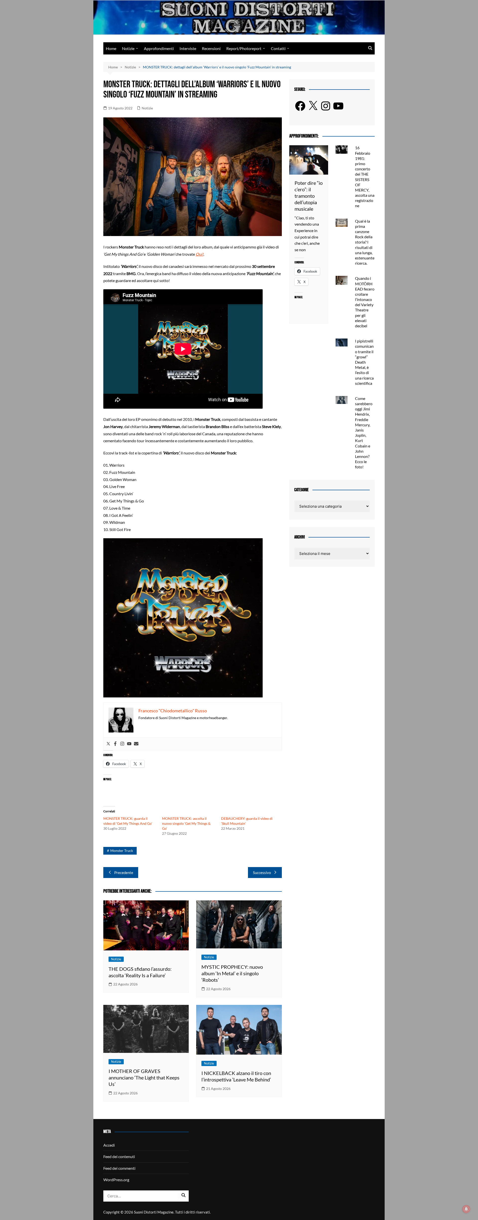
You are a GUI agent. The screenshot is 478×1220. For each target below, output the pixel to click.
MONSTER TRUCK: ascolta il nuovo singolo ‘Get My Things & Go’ (186, 823)
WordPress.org (116, 1179)
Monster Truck (121, 850)
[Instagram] (122, 743)
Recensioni (211, 48)
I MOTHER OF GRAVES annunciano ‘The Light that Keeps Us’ (144, 1077)
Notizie (128, 48)
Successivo (262, 872)
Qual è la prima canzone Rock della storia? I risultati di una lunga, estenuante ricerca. (364, 242)
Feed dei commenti (119, 1168)
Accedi (109, 1145)
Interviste (187, 48)
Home (111, 48)
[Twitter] (108, 743)
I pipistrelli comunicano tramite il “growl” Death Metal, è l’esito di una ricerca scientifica (364, 362)
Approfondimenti (159, 48)
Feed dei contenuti (119, 1156)
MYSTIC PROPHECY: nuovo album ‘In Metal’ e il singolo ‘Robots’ (232, 973)
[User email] (136, 743)
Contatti (278, 48)
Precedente (123, 872)
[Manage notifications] (466, 1209)
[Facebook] (115, 743)
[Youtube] (129, 743)
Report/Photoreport (243, 48)
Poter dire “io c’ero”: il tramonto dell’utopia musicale (309, 196)
